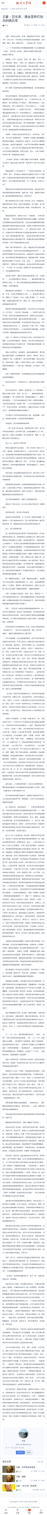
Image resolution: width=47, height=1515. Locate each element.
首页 (13, 8)
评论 (21, 8)
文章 (17, 8)
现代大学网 (32, 1501)
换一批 (40, 1462)
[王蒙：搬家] (8, 1478)
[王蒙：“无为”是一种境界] (8, 1487)
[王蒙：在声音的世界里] (8, 1469)
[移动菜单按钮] (3, 2)
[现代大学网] (23, 3)
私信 (29, 1452)
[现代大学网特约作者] (23, 1433)
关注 (20, 1452)
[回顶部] (44, 387)
